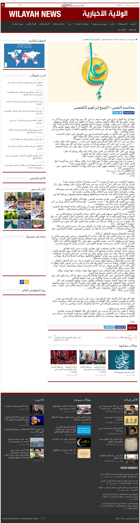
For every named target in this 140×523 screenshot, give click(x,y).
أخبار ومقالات (122, 24)
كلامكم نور (122, 30)
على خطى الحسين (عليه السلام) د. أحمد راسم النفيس (67, 338)
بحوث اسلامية (18, 24)
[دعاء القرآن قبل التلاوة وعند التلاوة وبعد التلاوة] (131, 445)
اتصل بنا (127, 5)
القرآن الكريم (31, 24)
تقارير (112, 24)
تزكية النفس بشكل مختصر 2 (17, 406)
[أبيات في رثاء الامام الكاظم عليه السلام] (131, 459)
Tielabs (35, 519)
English (119, 5)
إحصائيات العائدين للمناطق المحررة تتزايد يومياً (64, 407)
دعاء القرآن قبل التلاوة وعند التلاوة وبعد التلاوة (111, 440)
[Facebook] (19, 5)
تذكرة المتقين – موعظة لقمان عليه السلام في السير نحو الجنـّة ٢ (93, 369)
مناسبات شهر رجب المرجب (64, 439)
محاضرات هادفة (59, 24)
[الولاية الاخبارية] (105, 13)
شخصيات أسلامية (82, 24)
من (70, 24)
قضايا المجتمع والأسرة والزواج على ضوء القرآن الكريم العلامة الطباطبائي (65, 429)
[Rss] (21, 5)
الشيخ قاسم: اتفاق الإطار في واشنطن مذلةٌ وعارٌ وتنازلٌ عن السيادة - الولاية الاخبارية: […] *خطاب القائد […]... (120, 496)
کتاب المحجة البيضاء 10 (124, 372)
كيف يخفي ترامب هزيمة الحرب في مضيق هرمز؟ (18, 440)
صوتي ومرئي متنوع (100, 24)
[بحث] (3, 5)
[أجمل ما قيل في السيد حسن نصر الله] (131, 431)
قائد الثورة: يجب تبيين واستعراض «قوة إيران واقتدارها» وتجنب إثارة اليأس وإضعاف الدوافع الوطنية (16, 454)
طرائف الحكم (119, 39)
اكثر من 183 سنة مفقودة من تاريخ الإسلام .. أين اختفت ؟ (110, 407)
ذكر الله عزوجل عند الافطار (64, 450)
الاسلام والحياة (44, 24)
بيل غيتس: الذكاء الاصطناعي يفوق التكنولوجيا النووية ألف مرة (16, 419)
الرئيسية (133, 24)
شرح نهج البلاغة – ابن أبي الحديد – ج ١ (118, 338)
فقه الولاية (132, 30)
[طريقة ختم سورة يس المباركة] (131, 420)
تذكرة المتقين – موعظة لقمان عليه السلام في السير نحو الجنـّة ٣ (64, 369)
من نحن (135, 5)
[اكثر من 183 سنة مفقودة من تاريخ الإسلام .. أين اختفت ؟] (131, 409)
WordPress (16, 519)
